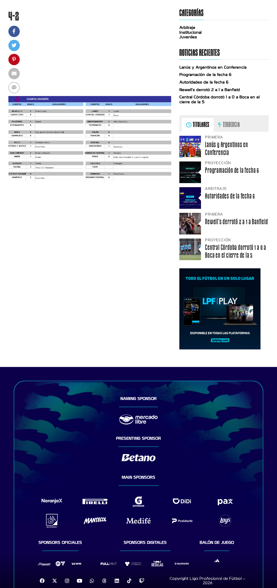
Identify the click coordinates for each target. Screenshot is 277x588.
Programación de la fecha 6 (205, 74)
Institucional (190, 32)
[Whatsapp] (92, 581)
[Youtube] (79, 581)
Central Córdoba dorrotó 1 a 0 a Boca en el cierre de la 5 (235, 251)
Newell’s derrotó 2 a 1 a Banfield (209, 90)
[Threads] (104, 581)
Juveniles (188, 37)
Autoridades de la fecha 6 (204, 82)
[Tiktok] (129, 581)
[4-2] (90, 181)
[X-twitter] (55, 581)
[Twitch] (142, 581)
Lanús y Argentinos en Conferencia (212, 67)
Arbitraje (187, 27)
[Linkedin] (117, 581)
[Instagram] (67, 581)
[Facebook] (42, 581)
